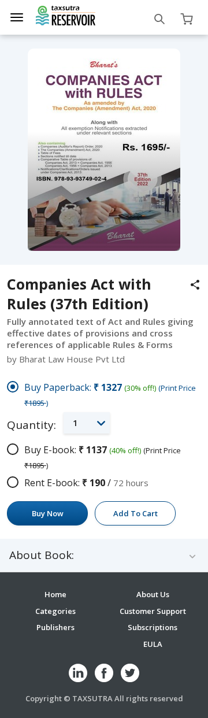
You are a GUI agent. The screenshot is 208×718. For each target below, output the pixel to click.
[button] (87, 423)
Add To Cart (135, 513)
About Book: (41, 555)
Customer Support (153, 611)
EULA (152, 644)
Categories (55, 611)
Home (55, 594)
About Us (152, 594)
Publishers (55, 627)
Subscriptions (152, 627)
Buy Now (48, 513)
